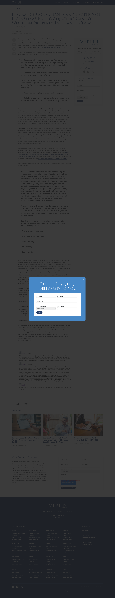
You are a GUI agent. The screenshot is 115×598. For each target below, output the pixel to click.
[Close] (83, 279)
